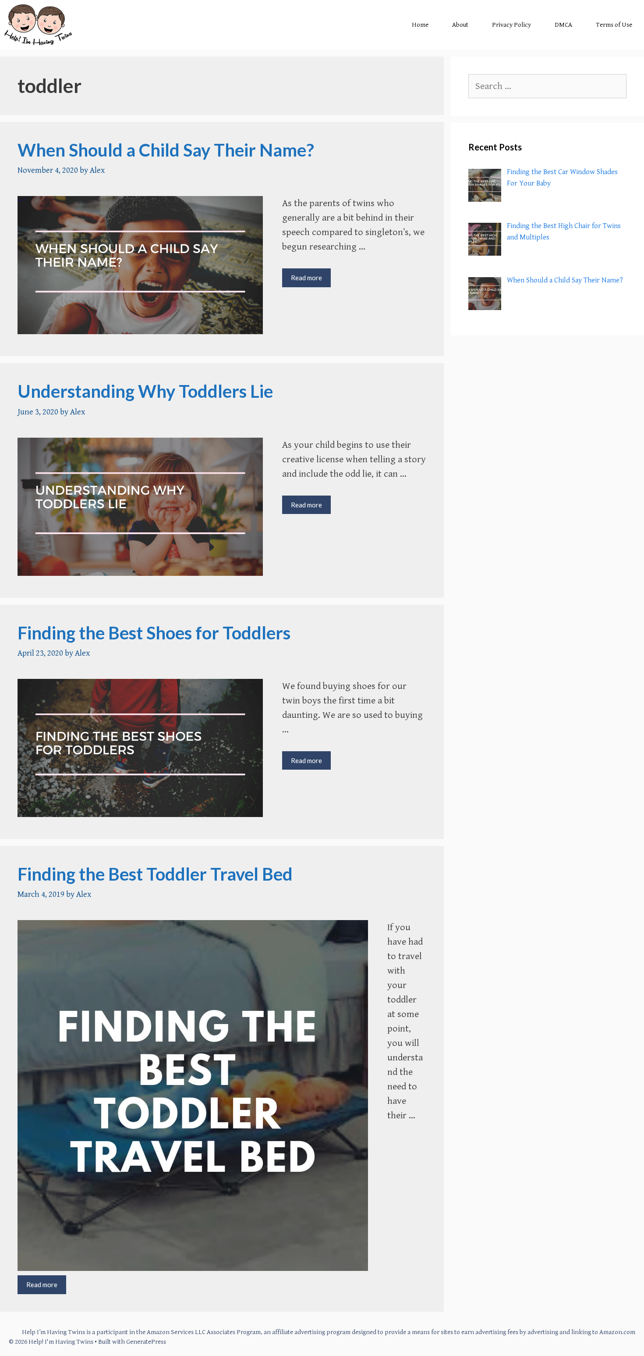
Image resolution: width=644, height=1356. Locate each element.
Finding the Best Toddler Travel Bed (155, 874)
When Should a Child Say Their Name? (166, 150)
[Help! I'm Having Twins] (38, 25)
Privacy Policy (511, 25)
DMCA (563, 25)
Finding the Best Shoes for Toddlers (154, 632)
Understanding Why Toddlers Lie (145, 391)
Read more (311, 280)
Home (420, 25)
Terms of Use (614, 25)
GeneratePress (146, 1341)
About (460, 25)
